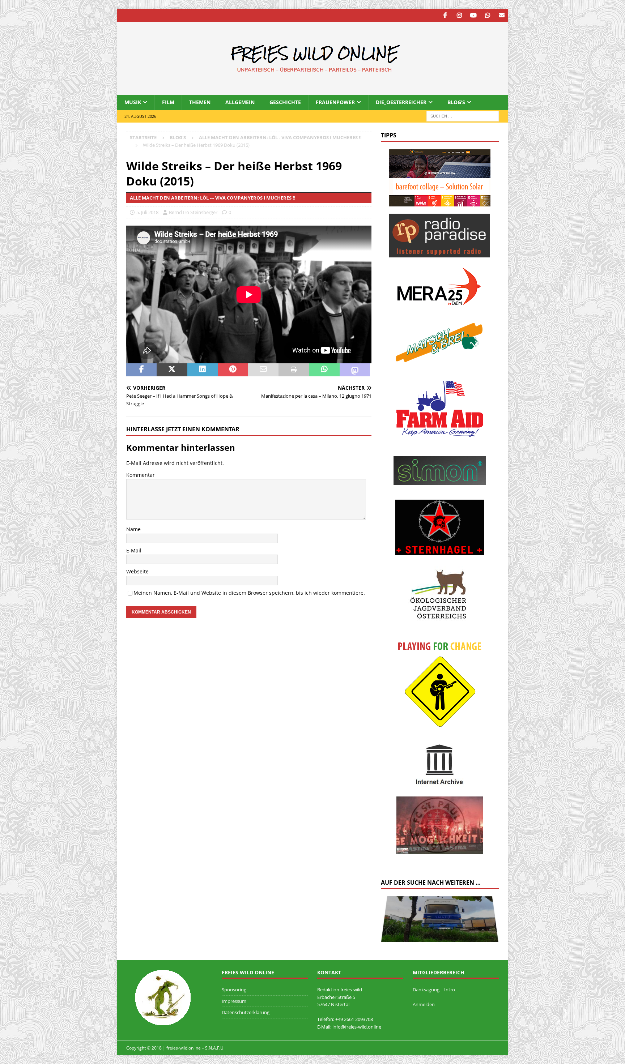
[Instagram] (459, 15)
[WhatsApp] (487, 15)
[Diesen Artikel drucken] (294, 369)
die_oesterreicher (401, 102)
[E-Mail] (501, 15)
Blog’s (456, 102)
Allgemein (240, 102)
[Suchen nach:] (462, 115)
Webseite (137, 571)
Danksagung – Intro (434, 989)
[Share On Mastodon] (355, 369)
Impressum (234, 1001)
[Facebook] (445, 15)
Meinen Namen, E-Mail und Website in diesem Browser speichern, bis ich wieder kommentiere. (249, 592)
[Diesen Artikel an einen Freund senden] (263, 369)
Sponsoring (234, 989)
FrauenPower (335, 102)
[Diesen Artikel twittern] (172, 369)
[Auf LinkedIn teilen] (202, 369)
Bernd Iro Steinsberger (193, 212)
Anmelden (424, 1004)
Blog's (178, 137)
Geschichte (285, 102)
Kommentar (140, 474)
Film (168, 102)
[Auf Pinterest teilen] (233, 369)
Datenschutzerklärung (245, 1012)
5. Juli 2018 (147, 212)
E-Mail (133, 550)
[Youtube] (473, 15)
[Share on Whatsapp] (324, 369)
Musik (132, 102)
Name (133, 529)
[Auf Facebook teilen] (141, 369)
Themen (200, 102)
